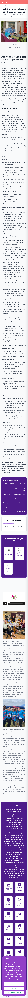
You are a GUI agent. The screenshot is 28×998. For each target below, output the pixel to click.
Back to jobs (6, 5)
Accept (14, 984)
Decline (14, 988)
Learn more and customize (14, 992)
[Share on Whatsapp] (19, 47)
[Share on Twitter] (17, 47)
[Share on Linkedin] (15, 47)
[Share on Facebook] (12, 47)
